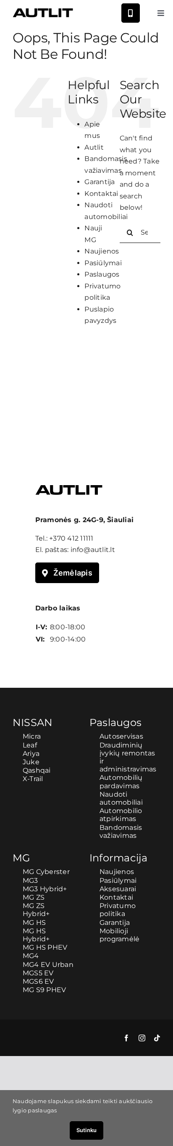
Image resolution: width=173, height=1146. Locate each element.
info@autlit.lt (93, 550)
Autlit (93, 147)
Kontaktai (101, 194)
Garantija (99, 182)
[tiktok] (157, 1038)
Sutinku (86, 1130)
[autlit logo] (43, 12)
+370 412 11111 (71, 538)
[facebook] (126, 1038)
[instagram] (142, 1038)
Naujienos (101, 251)
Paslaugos (101, 274)
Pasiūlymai (102, 263)
